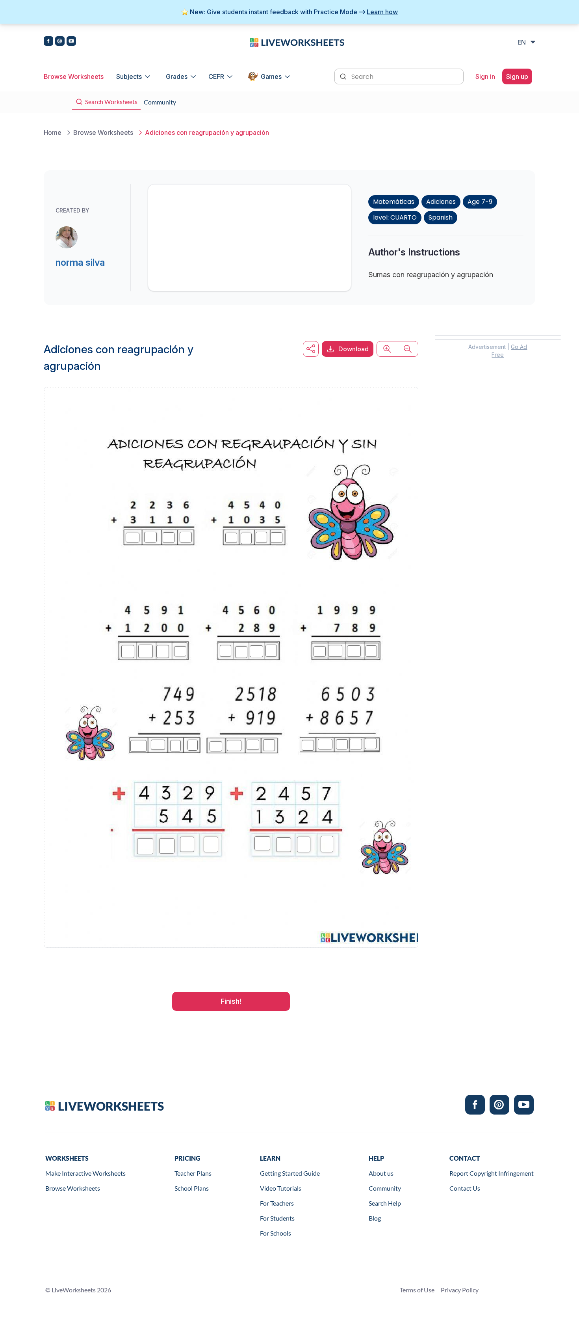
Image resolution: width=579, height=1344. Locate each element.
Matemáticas (393, 201)
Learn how (382, 12)
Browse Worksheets (74, 76)
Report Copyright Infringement (491, 1173)
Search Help (385, 1203)
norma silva (80, 262)
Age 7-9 (480, 201)
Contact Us (464, 1188)
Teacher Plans (193, 1173)
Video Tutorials (280, 1188)
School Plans (191, 1188)
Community (385, 1188)
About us (381, 1173)
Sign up (517, 76)
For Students (277, 1218)
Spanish (441, 217)
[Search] (343, 76)
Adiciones (441, 201)
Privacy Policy (460, 1290)
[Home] (297, 42)
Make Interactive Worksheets (85, 1173)
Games (271, 76)
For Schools (275, 1233)
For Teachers (277, 1203)
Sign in (485, 76)
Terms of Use (417, 1290)
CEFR (216, 76)
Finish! (231, 1001)
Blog (375, 1218)
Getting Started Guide (290, 1173)
